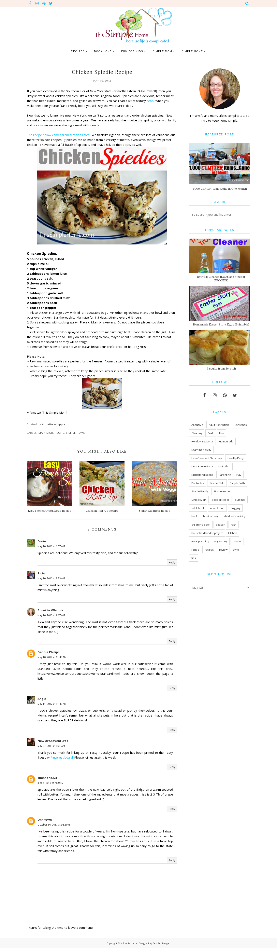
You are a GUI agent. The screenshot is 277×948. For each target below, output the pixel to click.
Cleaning (196, 433)
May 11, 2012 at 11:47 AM (52, 704)
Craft (211, 433)
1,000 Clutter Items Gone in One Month (220, 188)
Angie (42, 699)
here (150, 101)
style (236, 549)
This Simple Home (127, 943)
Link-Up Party (236, 458)
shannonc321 (47, 778)
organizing (220, 541)
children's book (200, 524)
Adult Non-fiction (219, 425)
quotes (237, 541)
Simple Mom (198, 500)
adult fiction (217, 508)
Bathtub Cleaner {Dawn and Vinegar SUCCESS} (221, 278)
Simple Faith (237, 483)
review (223, 549)
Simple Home (75, 433)
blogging (235, 508)
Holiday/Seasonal (202, 441)
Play (238, 475)
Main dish (46, 433)
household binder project (207, 533)
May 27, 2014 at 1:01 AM (51, 746)
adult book (198, 508)
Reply (172, 562)
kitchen (232, 533)
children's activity (234, 516)
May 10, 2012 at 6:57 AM (51, 546)
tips (193, 558)
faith (233, 524)
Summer (240, 500)
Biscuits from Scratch (221, 368)
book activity (211, 516)
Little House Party (202, 466)
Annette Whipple (50, 610)
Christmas (240, 425)
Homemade (226, 441)
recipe (59, 433)
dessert (220, 524)
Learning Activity (201, 450)
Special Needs (221, 500)
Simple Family (199, 491)
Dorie (42, 541)
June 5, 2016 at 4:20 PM (50, 783)
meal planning (200, 541)
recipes (209, 549)
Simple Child (216, 483)
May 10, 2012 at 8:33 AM (51, 578)
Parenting (225, 475)
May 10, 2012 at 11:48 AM (52, 657)
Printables (197, 483)
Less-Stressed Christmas (206, 458)
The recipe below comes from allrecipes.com (58, 135)
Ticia (41, 573)
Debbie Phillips (49, 652)
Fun (221, 433)
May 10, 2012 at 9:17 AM (51, 615)
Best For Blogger (162, 943)
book (194, 516)
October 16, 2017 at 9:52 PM (54, 824)
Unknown (45, 819)
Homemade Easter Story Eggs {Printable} (221, 324)
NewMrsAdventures (53, 741)
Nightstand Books (202, 475)
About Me (197, 425)
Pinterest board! (61, 757)
